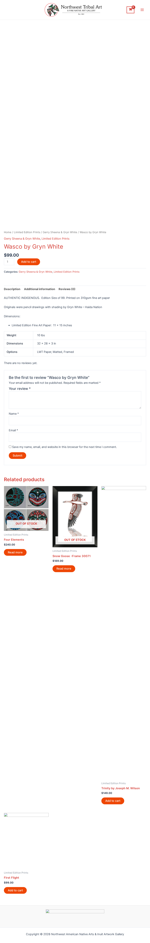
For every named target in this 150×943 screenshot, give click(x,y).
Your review (20, 389)
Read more (15, 552)
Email (13, 430)
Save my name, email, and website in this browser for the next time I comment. (64, 447)
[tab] (12, 289)
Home (7, 232)
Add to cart (28, 261)
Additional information (39, 289)
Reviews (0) (67, 289)
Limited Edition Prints (27, 232)
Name (14, 413)
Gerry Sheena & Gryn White (60, 232)
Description (12, 289)
